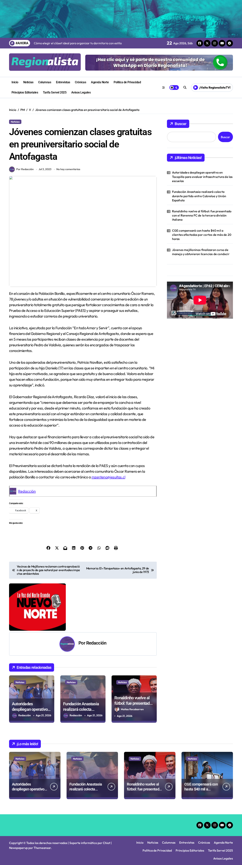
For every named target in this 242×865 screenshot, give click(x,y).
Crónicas (80, 82)
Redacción (27, 491)
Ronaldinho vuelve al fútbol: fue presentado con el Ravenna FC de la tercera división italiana (202, 215)
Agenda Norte (100, 82)
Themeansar (42, 848)
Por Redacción (25, 169)
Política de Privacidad (127, 82)
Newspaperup (18, 848)
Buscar (180, 123)
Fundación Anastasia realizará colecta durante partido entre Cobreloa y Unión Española (199, 196)
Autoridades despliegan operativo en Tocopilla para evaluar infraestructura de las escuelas (202, 177)
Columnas (44, 82)
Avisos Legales (81, 92)
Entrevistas (63, 82)
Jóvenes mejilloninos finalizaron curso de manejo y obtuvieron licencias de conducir (201, 252)
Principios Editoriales (25, 92)
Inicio (15, 82)
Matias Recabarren (132, 709)
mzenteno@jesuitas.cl (108, 477)
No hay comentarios (68, 169)
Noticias (28, 82)
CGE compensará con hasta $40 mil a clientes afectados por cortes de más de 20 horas (201, 235)
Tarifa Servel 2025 (54, 92)
